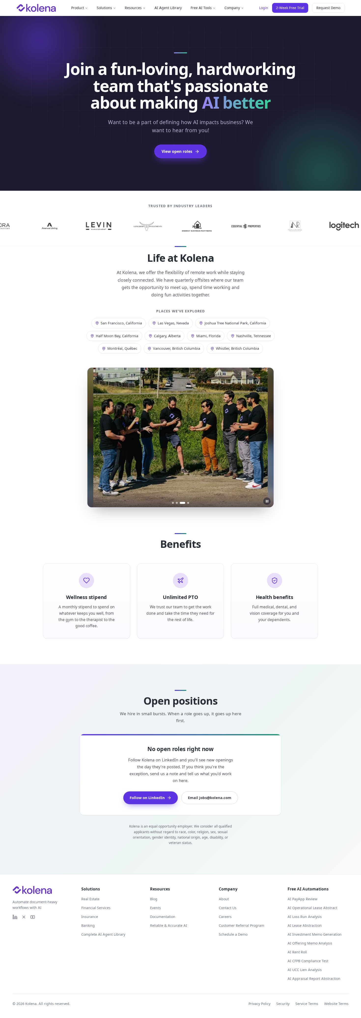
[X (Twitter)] (23, 917)
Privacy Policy (259, 1004)
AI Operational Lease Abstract (312, 908)
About (224, 899)
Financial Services (96, 908)
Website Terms (336, 1004)
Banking (88, 925)
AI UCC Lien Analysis (305, 970)
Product (77, 8)
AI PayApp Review (302, 899)
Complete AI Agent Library (103, 934)
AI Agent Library (168, 8)
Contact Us (227, 908)
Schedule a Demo (233, 934)
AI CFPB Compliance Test (308, 961)
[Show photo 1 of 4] (173, 503)
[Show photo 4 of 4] (188, 503)
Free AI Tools (201, 8)
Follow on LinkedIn (147, 797)
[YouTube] (32, 917)
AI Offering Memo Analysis (310, 943)
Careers (225, 917)
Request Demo (328, 8)
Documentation (162, 917)
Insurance (89, 917)
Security (283, 1004)
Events (155, 908)
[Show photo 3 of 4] (182, 503)
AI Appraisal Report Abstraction (314, 978)
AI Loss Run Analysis (305, 917)
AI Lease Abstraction (305, 925)
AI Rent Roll (297, 952)
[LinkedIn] (15, 917)
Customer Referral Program (241, 925)
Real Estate (90, 899)
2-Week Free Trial (290, 8)
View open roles (177, 151)
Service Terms (306, 1004)
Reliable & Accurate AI (168, 925)
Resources (133, 8)
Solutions (104, 8)
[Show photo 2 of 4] (177, 503)
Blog (153, 899)
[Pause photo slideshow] (267, 501)
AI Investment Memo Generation (315, 934)
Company (232, 8)
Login (263, 8)
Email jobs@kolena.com (209, 797)
